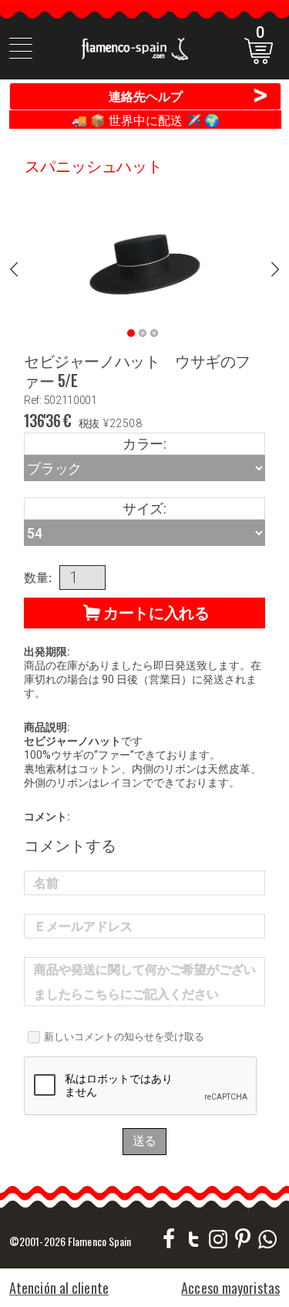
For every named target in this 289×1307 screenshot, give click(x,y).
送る (145, 1141)
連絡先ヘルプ (189, 96)
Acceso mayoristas (230, 1288)
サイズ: (144, 508)
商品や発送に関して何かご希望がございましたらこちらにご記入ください (145, 982)
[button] (144, 613)
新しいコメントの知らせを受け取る (124, 1036)
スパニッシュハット (94, 165)
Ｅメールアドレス (83, 926)
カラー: (144, 444)
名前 (46, 883)
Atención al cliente (59, 1288)
